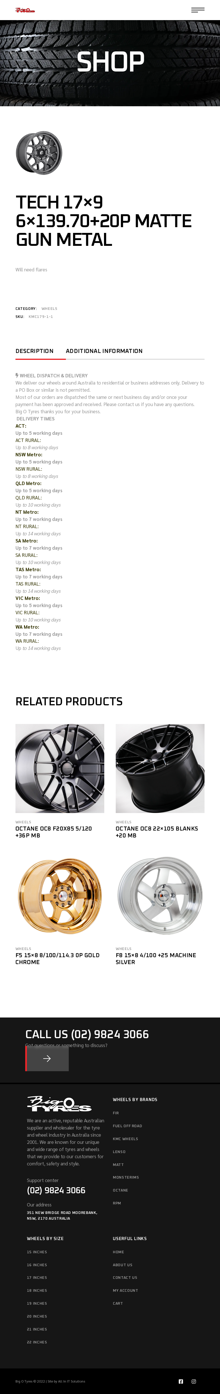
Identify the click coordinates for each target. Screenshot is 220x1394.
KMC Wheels (125, 1139)
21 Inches (37, 1329)
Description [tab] (34, 351)
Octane (120, 1190)
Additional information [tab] (104, 351)
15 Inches (37, 1252)
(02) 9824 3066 (56, 1190)
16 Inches (37, 1265)
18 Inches (37, 1291)
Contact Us (125, 1278)
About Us (122, 1265)
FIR (116, 1113)
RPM (117, 1203)
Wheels (50, 309)
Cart (118, 1304)
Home (118, 1252)
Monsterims (126, 1177)
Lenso (119, 1152)
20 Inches (37, 1316)
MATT (118, 1165)
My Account (125, 1291)
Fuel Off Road (127, 1126)
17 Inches (37, 1278)
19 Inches (37, 1304)
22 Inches (37, 1342)
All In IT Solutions (71, 1381)
